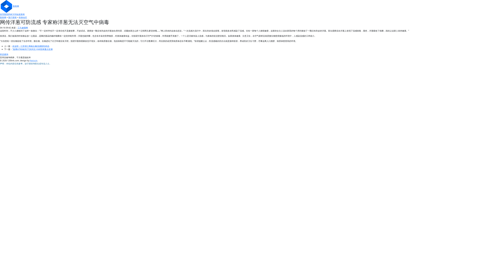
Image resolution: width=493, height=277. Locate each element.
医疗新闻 (12, 17)
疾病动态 (23, 17)
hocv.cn (33, 60)
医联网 (16, 6)
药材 (10, 14)
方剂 (14, 14)
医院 (6, 14)
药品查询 (4, 54)
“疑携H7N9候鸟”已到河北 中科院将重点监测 (32, 49)
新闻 (23, 14)
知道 (18, 14)
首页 (2, 14)
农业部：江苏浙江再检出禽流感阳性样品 (30, 46)
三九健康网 (23, 27)
